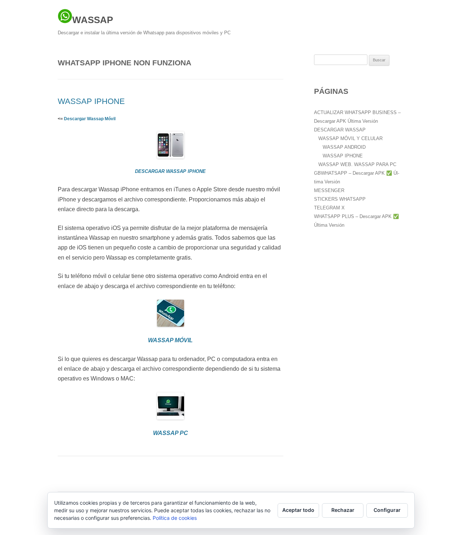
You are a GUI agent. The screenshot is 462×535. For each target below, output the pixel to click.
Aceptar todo (298, 510)
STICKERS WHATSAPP (340, 199)
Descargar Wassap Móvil (90, 118)
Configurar (387, 510)
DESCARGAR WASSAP (340, 129)
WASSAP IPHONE (91, 101)
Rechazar (342, 510)
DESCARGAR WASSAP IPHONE (170, 171)
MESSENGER (329, 190)
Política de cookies (175, 518)
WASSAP (92, 19)
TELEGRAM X (329, 207)
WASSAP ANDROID (344, 147)
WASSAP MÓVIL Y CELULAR (350, 138)
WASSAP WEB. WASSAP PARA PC (357, 164)
